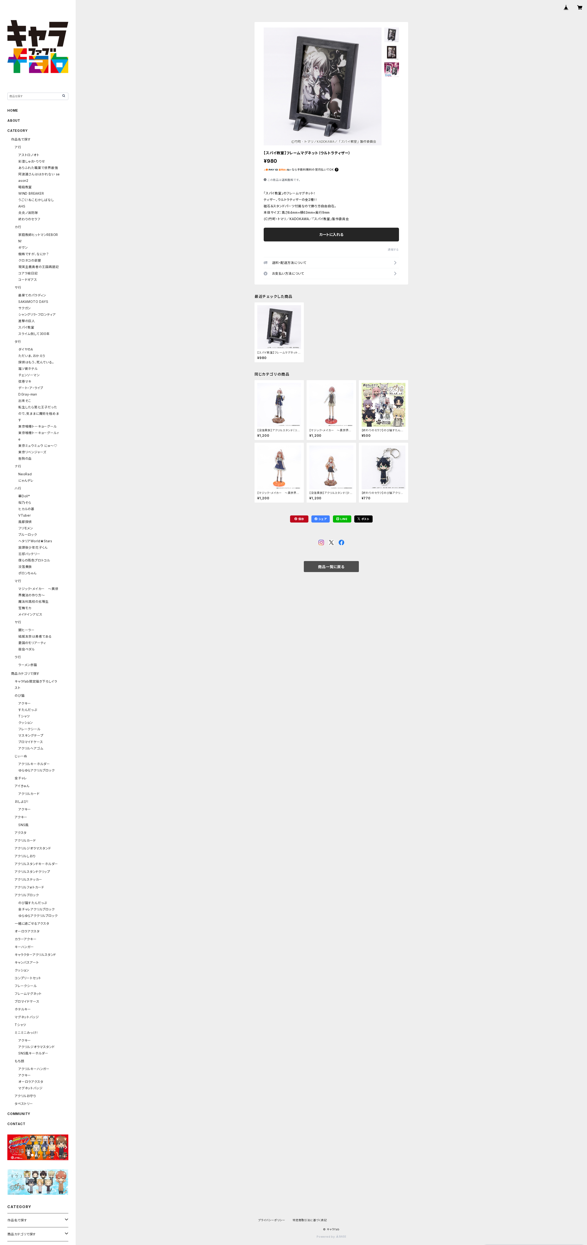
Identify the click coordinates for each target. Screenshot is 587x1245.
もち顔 (19, 1061)
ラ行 (18, 657)
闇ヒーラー (26, 630)
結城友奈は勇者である (35, 636)
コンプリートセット (28, 978)
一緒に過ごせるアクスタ (32, 923)
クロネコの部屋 (29, 260)
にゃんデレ (25, 480)
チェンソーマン (29, 375)
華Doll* (24, 496)
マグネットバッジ (27, 1017)
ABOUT (13, 120)
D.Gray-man (27, 394)
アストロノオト (28, 155)
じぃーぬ (21, 756)
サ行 (18, 287)
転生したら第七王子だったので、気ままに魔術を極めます (38, 413)
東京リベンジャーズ (32, 452)
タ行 (18, 341)
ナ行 (18, 466)
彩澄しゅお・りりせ (31, 161)
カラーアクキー (26, 939)
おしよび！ (22, 801)
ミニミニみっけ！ (26, 1033)
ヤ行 (18, 622)
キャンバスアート (27, 962)
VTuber (24, 515)
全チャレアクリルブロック (36, 909)
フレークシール (29, 729)
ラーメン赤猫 (27, 665)
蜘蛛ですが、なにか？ (33, 254)
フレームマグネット (28, 994)
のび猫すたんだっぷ (32, 903)
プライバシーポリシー (271, 1220)
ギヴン (23, 247)
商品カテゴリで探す (25, 673)
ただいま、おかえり (31, 356)
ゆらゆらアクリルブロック (36, 770)
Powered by (326, 1236)
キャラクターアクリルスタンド (35, 955)
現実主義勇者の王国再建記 (38, 267)
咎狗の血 (25, 458)
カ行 (18, 227)
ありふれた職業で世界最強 (38, 168)
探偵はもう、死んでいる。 (36, 362)
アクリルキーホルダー (34, 764)
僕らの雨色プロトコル (34, 560)
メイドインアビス (30, 614)
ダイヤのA (25, 349)
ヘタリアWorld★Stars (35, 541)
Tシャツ (24, 716)
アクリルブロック (27, 895)
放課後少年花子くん (33, 547)
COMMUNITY (18, 1114)
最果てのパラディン (32, 295)
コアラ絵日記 (28, 273)
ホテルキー (23, 1009)
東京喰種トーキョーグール (37, 426)
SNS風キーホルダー (33, 1053)
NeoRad (25, 474)
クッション (25, 723)
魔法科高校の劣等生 (33, 601)
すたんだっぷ (27, 710)
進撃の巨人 (26, 321)
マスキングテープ (30, 735)
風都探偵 (25, 522)
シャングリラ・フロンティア (37, 314)
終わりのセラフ (29, 219)
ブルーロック (27, 535)
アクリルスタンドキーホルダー (36, 864)
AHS (21, 206)
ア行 (18, 147)
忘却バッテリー (29, 554)
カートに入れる (331, 234)
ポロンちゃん (27, 573)
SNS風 (23, 825)
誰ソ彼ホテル (28, 369)
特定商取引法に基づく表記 (310, 1220)
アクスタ (21, 833)
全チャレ (21, 778)
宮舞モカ (24, 608)
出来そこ (24, 401)
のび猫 (20, 695)
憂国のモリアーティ (32, 643)
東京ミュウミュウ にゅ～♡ (37, 446)
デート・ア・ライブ (30, 388)
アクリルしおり (25, 856)
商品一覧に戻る (331, 566)
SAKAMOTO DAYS (33, 302)
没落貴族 (25, 567)
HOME (12, 110)
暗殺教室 (25, 187)
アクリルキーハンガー (34, 1069)
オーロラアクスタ (27, 931)
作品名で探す (21, 139)
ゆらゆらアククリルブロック (38, 916)
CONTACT (16, 1124)
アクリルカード (29, 794)
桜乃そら (24, 502)
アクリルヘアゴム (30, 748)
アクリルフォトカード (29, 887)
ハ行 (18, 488)
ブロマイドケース (30, 742)
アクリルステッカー (28, 879)
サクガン (24, 308)
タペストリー (24, 1104)
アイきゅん (22, 786)
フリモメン (25, 528)
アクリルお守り (25, 1096)
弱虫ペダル (26, 649)
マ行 (18, 581)
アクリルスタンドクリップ (32, 872)
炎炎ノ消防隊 (28, 213)
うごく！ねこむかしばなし (36, 200)
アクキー (24, 703)
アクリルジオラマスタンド (33, 848)
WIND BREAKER (31, 193)
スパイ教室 (26, 327)
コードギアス (27, 280)
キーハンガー (24, 947)
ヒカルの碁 (26, 509)
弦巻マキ (24, 381)
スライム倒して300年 (34, 334)
